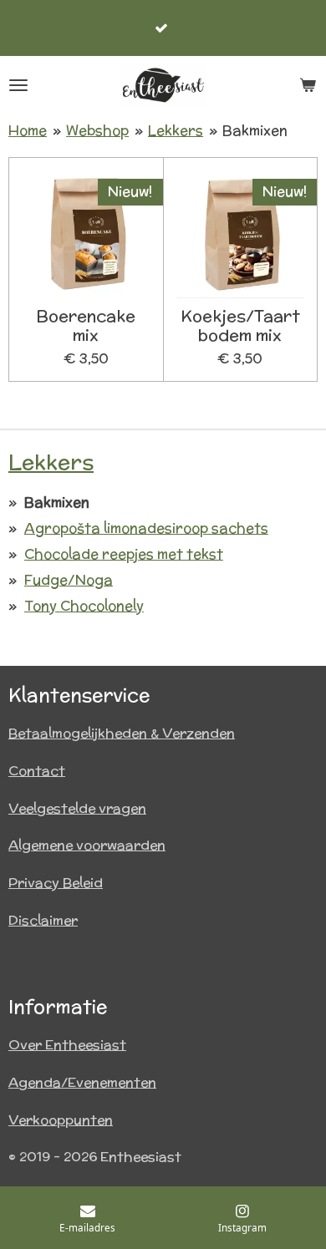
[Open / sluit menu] (18, 85)
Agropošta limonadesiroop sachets (146, 528)
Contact (36, 770)
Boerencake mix (85, 326)
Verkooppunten (60, 1120)
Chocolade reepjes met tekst (123, 554)
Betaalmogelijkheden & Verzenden (121, 733)
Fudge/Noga (68, 580)
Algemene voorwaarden (87, 845)
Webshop (97, 130)
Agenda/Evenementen (82, 1082)
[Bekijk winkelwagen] (307, 85)
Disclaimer (43, 920)
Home (27, 130)
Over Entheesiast (67, 1044)
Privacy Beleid (55, 882)
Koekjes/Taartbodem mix (240, 326)
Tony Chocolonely (84, 606)
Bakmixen (255, 130)
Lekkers (175, 130)
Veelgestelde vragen (77, 808)
